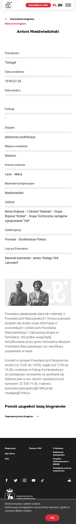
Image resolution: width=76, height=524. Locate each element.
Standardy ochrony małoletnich (62, 469)
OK (52, 517)
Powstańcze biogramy (22, 18)
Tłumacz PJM (35, 448)
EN (60, 5)
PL (55, 5)
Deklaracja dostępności (59, 453)
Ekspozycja (10, 448)
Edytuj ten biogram (15, 23)
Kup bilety (10, 453)
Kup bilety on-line (38, 5)
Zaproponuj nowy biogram (19, 416)
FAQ (7, 458)
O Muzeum (58, 448)
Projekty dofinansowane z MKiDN (61, 461)
